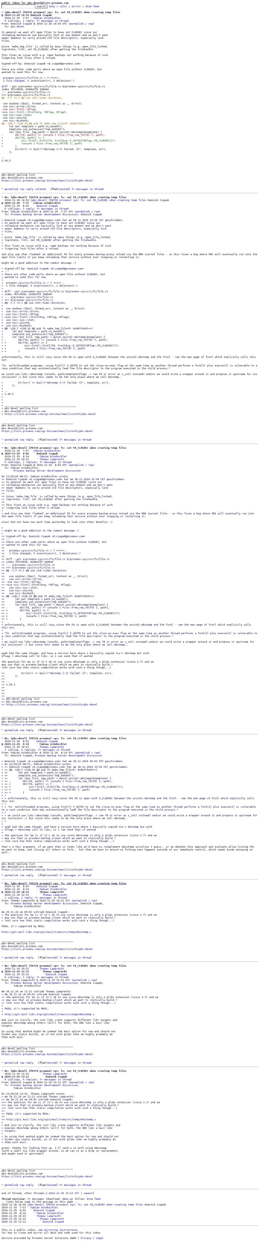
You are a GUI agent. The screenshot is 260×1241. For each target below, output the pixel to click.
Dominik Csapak (47, 205)
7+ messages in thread (88, 189)
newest (88, 1193)
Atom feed (92, 6)
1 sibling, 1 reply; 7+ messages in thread (36, 897)
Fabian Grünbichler (47, 18)
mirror (76, 6)
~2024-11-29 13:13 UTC (63, 1193)
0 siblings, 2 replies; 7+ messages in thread (38, 462)
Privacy (86, 1238)
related (40, 189)
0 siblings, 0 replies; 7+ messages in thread (38, 1079)
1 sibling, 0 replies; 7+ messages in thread (37, 749)
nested (64, 189)
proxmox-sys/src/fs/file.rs (23, 77)
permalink (77, 23)
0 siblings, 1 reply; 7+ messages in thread (37, 20)
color (63, 6)
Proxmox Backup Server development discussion (44, 214)
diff (5, 86)
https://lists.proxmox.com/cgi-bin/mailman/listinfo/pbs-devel (47, 180)
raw (90, 23)
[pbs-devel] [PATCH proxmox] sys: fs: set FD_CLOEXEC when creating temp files (88, 200)
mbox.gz (67, 1198)
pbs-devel (17, 26)
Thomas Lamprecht (52, 459)
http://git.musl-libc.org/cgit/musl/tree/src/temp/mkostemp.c (46, 932)
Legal (100, 1238)
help (52, 6)
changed (19, 80)
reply (29, 189)
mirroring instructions (61, 1229)
